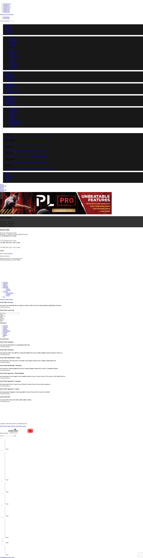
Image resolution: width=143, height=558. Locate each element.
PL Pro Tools (6, 538)
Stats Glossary (9, 299)
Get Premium (6, 17)
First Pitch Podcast (10, 518)
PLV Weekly (9, 467)
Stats (4, 540)
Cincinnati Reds (16, 162)
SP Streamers (9, 442)
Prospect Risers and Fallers (12, 500)
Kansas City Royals (37, 143)
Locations (8, 294)
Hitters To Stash (9, 490)
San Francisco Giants (50, 168)
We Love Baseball (10, 514)
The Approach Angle (11, 534)
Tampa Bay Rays (36, 137)
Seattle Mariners (31, 149)
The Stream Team (10, 475)
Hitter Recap (9, 451)
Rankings (5, 481)
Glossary (24, 426)
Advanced (5, 286)
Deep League (9, 465)
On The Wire (9, 528)
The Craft (8, 522)
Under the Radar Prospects (12, 502)
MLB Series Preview (11, 509)
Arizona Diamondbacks (11, 168)
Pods (4, 517)
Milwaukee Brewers (25, 162)
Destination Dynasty (11, 525)
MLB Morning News (11, 454)
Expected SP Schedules (11, 469)
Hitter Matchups (10, 474)
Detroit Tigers (29, 143)
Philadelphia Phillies (33, 156)
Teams (4, 541)
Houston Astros (14, 149)
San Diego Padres (41, 168)
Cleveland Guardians (20, 143)
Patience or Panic (10, 463)
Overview (5, 282)
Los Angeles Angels (22, 149)
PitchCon (8, 548)
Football (8, 545)
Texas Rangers (39, 149)
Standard (5, 285)
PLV (4, 297)
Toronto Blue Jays (44, 137)
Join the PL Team (10, 549)
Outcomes (8, 290)
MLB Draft (8, 498)
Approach (5, 291)
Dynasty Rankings (10, 488)
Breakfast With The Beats (12, 533)
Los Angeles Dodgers (31, 168)
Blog (20, 426)
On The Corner (9, 520)
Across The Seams (10, 506)
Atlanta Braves (9, 156)
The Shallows (9, 536)
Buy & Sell (8, 461)
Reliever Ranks (9, 445)
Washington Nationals (43, 156)
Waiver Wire (9, 453)
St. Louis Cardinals (43, 162)
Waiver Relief (9, 478)
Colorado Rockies (21, 168)
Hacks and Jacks (10, 524)
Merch (7, 546)
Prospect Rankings (10, 486)
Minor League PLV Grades (12, 497)
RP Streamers (9, 459)
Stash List (8, 501)
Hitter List (8, 443)
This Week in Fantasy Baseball (13, 532)
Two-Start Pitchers (10, 473)
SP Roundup (9, 441)
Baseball (5, 505)
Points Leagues (9, 466)
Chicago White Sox (10, 143)
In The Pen (8, 526)
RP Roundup (9, 458)
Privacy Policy (3, 426)
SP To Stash (9, 489)
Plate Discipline (9, 293)
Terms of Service (11, 426)
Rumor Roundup (10, 512)
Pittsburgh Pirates (35, 162)
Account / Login (10, 557)
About (7, 553)
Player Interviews (10, 446)
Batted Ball (5, 287)
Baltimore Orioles (10, 137)
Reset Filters (3, 323)
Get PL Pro (9, 253)
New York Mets (24, 156)
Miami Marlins (16, 156)
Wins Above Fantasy (11, 530)
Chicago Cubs (9, 162)
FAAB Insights (9, 470)
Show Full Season (4, 339)
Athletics (8, 149)
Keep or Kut (9, 529)
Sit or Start (8, 471)
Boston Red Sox (18, 137)
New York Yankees (27, 137)
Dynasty (2, 184)
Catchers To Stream (10, 477)
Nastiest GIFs (3, 186)
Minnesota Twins (46, 143)
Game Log (5, 283)
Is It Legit (8, 462)
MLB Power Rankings (11, 510)
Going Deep (9, 447)
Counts (7, 295)
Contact (8, 289)
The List (2, 187)
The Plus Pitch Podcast (11, 521)
